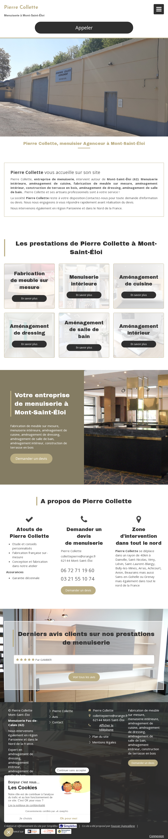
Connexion (156, 836)
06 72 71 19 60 (77, 570)
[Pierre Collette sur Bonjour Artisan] (32, 831)
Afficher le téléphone (106, 727)
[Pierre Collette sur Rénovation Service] (64, 831)
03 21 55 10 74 (77, 578)
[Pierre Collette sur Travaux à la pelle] (48, 831)
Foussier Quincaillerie (123, 826)
